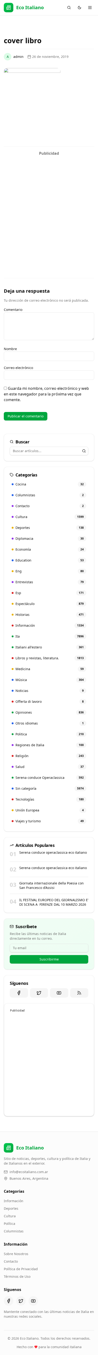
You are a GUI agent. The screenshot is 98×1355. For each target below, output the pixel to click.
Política (9, 1223)
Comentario (13, 309)
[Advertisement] (49, 206)
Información (13, 1201)
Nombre (10, 349)
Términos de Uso (17, 1276)
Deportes (11, 1208)
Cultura (10, 1216)
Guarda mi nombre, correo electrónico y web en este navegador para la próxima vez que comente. (46, 394)
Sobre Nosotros (16, 1254)
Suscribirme (49, 959)
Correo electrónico (18, 367)
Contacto (11, 1261)
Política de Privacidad (21, 1269)
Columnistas (14, 1231)
